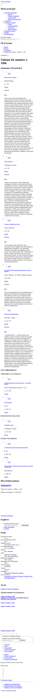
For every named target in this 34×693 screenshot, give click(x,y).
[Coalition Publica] (6, 680)
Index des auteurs (9, 527)
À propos (12, 22)
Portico (12, 548)
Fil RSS (6, 529)
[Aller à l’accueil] (5, 1)
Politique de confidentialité (12, 684)
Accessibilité (8, 648)
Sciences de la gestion (17, 573)
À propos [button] (7, 22)
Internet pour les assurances (10, 77)
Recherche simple (6, 37)
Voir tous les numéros (7, 515)
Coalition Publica (13, 26)
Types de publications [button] (10, 12)
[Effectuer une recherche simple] (1, 3)
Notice (6, 87)
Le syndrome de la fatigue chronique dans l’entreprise (16, 447)
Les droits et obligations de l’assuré (12, 224)
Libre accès (11, 27)
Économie (7, 573)
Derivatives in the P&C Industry (11, 314)
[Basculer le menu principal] (1, 5)
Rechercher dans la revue (11, 523)
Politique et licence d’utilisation (10, 589)
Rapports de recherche (14, 19)
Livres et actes (12, 17)
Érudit (10, 24)
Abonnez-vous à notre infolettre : (11, 638)
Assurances (7, 50)
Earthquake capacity (9, 425)
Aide (5, 646)
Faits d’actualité (8, 402)
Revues (10, 14)
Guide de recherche (10, 649)
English (6, 32)
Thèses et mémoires (13, 16)
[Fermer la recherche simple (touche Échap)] (3, 3)
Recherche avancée (9, 31)
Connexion (7, 21)
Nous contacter (8, 651)
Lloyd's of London (8, 161)
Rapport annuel (12, 29)
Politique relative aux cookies (12, 686)
